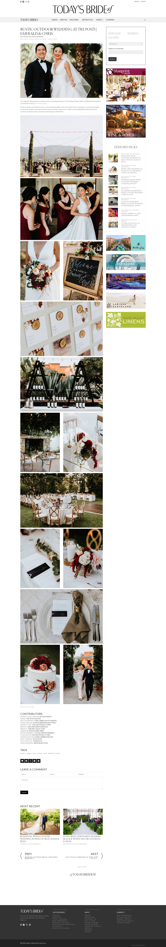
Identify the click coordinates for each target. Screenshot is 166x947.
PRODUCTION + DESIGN (29, 717)
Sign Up (143, 1)
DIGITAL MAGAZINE (61, 928)
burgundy (51, 753)
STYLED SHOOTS (124, 917)
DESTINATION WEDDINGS (64, 924)
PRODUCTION (25, 725)
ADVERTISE (90, 917)
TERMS (88, 932)
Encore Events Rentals (38, 727)
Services (63, 20)
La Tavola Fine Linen (35, 731)
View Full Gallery (27, 707)
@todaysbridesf (83, 875)
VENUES (56, 915)
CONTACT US (90, 919)
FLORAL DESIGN (26, 723)
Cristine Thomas (28, 39)
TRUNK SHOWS (91, 924)
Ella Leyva (37, 739)
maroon (57, 753)
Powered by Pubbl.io (138, 945)
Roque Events (46, 717)
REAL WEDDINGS (60, 921)
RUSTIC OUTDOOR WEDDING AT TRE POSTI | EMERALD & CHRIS (58, 31)
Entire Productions (41, 735)
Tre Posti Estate (41, 103)
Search (112, 59)
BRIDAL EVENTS (124, 919)
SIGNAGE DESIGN (27, 737)
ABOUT (88, 915)
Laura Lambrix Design (43, 737)
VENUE (23, 719)
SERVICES (57, 917)
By (21, 39)
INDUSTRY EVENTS (93, 926)
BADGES (88, 928)
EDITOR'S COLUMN (61, 923)
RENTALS (23, 727)
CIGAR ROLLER (26, 735)
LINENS (23, 731)
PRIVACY (88, 930)
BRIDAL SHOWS (91, 923)
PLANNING (57, 926)
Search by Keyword (116, 48)
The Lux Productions (41, 725)
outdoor (39, 753)
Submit (24, 792)
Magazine (74, 20)
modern (22, 753)
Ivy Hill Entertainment (44, 733)
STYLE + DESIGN (60, 919)
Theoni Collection (36, 729)
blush (45, 753)
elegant (29, 753)
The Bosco (37, 741)
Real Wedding (37, 37)
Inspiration (87, 20)
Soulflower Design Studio (44, 723)
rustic (34, 753)
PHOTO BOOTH (26, 741)
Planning (110, 20)
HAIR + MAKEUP (26, 739)
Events (99, 20)
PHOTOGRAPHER (27, 721)
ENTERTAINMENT (27, 733)
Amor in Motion (41, 743)
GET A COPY (90, 921)
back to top (82, 867)
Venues (55, 20)
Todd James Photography (45, 721)
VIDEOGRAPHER (26, 743)
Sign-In (136, 1)
